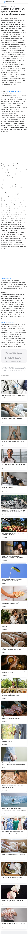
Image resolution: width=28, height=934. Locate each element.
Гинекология (12, 6)
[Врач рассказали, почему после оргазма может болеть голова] (14, 781)
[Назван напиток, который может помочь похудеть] (14, 620)
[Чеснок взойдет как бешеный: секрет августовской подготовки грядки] (14, 895)
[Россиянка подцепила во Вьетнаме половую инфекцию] (14, 735)
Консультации (4, 6)
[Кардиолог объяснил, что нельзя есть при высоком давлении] (14, 666)
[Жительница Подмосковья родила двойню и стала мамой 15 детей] (14, 872)
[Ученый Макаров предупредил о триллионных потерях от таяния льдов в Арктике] (14, 804)
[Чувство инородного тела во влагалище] (14, 849)
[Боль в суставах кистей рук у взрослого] (14, 918)
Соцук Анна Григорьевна (14, 91)
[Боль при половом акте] (14, 482)
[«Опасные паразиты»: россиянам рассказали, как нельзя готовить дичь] (14, 712)
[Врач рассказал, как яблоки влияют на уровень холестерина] (14, 528)
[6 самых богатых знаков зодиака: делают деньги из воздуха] (14, 459)
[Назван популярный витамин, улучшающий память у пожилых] (14, 689)
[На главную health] (10, 1)
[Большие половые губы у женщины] (14, 413)
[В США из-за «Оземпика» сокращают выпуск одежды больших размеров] (14, 827)
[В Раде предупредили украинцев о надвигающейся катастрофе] (14, 574)
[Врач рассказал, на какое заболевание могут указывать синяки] (14, 436)
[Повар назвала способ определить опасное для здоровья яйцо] (14, 597)
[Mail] (5, 1)
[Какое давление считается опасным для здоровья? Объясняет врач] (14, 390)
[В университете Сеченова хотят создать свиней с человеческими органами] (14, 643)
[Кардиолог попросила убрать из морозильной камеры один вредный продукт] (14, 551)
